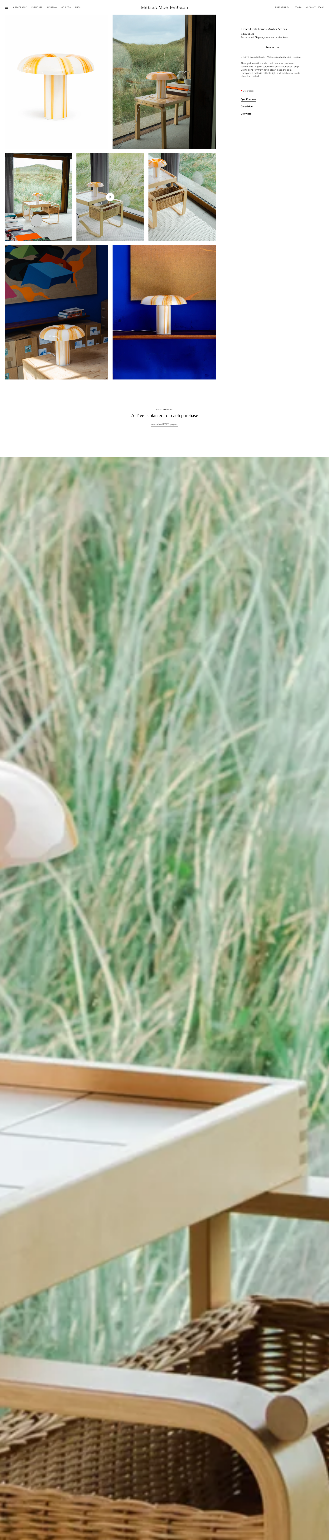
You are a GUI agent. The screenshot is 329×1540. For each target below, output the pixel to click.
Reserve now (272, 47)
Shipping (259, 37)
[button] (282, 7)
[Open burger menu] (6, 7)
